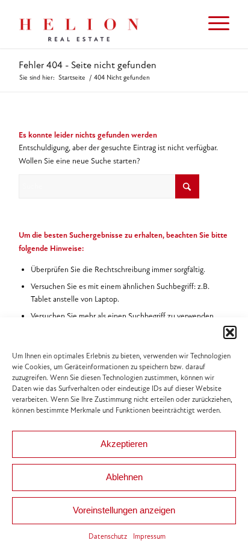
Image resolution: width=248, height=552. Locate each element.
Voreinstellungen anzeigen (124, 510)
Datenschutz (107, 536)
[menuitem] (212, 24)
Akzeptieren (124, 444)
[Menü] (212, 24)
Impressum (149, 536)
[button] (230, 332)
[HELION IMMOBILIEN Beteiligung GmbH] (103, 24)
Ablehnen (124, 477)
